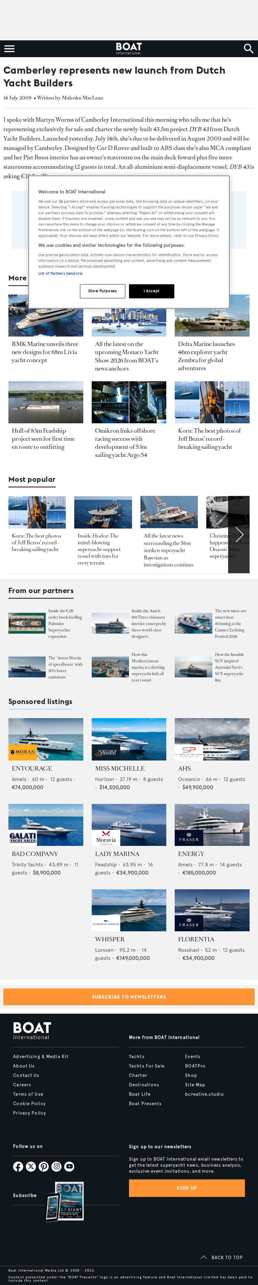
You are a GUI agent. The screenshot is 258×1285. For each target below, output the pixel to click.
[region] (129, 242)
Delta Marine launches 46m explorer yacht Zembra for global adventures (206, 356)
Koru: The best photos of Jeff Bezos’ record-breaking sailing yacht (209, 439)
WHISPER (110, 939)
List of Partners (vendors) (60, 273)
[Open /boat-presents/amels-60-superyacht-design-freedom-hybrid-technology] (110, 623)
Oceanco (189, 779)
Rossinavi (188, 950)
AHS (184, 769)
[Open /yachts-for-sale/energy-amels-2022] (212, 825)
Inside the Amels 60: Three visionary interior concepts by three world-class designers (149, 623)
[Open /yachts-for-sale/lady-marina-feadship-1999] (129, 825)
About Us (24, 1066)
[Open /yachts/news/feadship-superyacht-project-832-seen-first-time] (45, 402)
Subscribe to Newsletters (129, 997)
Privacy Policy (29, 1113)
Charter (138, 1075)
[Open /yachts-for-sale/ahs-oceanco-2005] (212, 739)
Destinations (144, 1085)
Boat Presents (145, 1103)
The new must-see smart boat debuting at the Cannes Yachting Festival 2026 (231, 623)
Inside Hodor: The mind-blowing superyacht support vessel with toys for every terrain (99, 549)
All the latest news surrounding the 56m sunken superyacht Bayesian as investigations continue (169, 550)
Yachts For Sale (147, 1066)
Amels (19, 779)
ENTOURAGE (32, 769)
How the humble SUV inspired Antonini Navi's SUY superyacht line (229, 667)
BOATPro (195, 1066)
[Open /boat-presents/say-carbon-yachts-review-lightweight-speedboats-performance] (27, 667)
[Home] (129, 48)
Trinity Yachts (27, 864)
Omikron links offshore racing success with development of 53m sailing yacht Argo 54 (125, 443)
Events (193, 1056)
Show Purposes (102, 291)
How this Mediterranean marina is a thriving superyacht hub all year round (148, 667)
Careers (22, 1085)
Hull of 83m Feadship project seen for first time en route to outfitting (43, 439)
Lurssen (104, 950)
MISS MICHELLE (120, 769)
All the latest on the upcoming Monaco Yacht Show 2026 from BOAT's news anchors (127, 356)
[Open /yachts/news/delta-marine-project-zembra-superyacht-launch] (212, 316)
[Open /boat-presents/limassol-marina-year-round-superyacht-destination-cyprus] (110, 667)
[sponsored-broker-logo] (22, 758)
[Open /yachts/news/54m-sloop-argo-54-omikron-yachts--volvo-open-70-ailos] (129, 402)
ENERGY (191, 854)
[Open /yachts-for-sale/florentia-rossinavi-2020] (212, 910)
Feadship (106, 864)
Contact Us (26, 1075)
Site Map (195, 1085)
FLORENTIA (196, 939)
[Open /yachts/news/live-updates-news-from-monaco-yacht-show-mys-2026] (129, 316)
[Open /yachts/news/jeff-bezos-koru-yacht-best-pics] (212, 402)
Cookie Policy (29, 1103)
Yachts (136, 1056)
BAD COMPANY (35, 854)
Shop (191, 1075)
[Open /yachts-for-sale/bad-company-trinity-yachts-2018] (45, 825)
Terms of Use (28, 1094)
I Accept (152, 291)
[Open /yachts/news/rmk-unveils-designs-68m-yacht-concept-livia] (45, 316)
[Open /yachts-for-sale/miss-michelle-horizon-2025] (129, 739)
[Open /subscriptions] (58, 1203)
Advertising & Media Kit (41, 1056)
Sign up (187, 1188)
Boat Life (139, 1094)
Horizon (104, 779)
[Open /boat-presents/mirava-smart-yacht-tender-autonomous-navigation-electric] (193, 623)
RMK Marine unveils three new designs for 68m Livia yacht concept (45, 352)
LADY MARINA (117, 854)
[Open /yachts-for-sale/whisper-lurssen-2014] (129, 910)
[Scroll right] (239, 534)
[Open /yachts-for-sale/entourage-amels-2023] (45, 739)
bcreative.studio (204, 1094)
